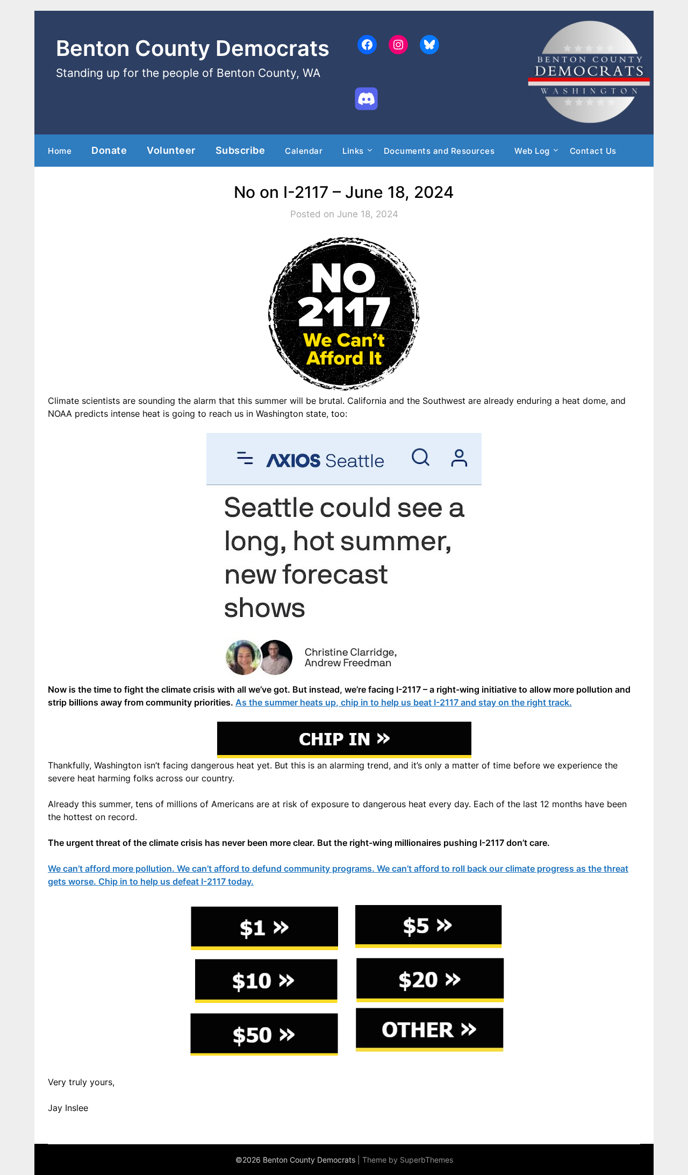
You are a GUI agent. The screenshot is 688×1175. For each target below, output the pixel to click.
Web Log (532, 151)
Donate (109, 150)
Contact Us (593, 151)
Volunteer (171, 150)
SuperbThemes (426, 1159)
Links (353, 151)
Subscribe (241, 150)
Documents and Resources (439, 151)
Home (59, 151)
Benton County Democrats (192, 48)
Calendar (303, 151)
